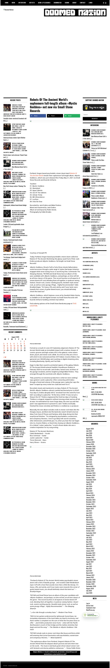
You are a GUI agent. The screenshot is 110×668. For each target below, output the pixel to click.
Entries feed (89, 605)
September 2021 (91, 560)
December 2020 (90, 579)
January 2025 (90, 471)
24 (4, 350)
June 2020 (89, 593)
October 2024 (90, 477)
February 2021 (90, 575)
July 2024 (89, 484)
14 (17, 346)
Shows (67, 3)
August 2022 (90, 535)
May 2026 (89, 435)
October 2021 (90, 557)
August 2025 (90, 455)
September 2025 (91, 453)
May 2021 (89, 568)
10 (4, 346)
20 (14, 348)
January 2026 (90, 444)
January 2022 (90, 551)
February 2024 (90, 495)
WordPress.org (90, 610)
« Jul (4, 357)
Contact (83, 3)
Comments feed (90, 608)
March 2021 (89, 573)
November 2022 (90, 528)
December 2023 (90, 500)
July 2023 (89, 511)
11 (7, 346)
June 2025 (89, 460)
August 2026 (90, 429)
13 (14, 346)
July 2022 (89, 537)
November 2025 (90, 448)
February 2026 (90, 442)
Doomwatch (58, 3)
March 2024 (89, 493)
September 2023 (91, 506)
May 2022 (89, 542)
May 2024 (89, 488)
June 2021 (89, 566)
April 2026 (89, 437)
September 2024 (91, 480)
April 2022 (89, 544)
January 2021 (90, 577)
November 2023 (90, 502)
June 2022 (89, 539)
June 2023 (89, 513)
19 (11, 348)
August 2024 (90, 482)
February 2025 (90, 469)
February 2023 (90, 522)
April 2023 (89, 517)
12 (11, 346)
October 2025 (90, 451)
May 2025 (89, 462)
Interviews (22, 3)
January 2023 (90, 524)
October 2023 (90, 504)
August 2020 (90, 588)
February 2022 (90, 548)
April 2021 (89, 571)
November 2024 (90, 475)
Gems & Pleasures (44, 3)
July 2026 (89, 431)
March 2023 (89, 520)
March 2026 (89, 440)
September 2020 (91, 586)
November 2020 (90, 582)
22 (21, 348)
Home (6, 3)
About (74, 3)
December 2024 (90, 473)
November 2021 (90, 555)
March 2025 (89, 466)
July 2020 (89, 591)
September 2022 (91, 533)
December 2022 (90, 526)
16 (24, 346)
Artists (32, 3)
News (13, 3)
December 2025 (90, 446)
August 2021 (90, 562)
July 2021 (89, 564)
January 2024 (90, 497)
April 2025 (89, 464)
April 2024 (89, 491)
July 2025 (89, 457)
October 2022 (90, 531)
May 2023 (89, 515)
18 (7, 348)
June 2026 (89, 433)
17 (4, 348)
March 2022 (89, 546)
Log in (88, 603)
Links (90, 3)
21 (17, 348)
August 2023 (90, 508)
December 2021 (90, 553)
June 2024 (89, 486)
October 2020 (90, 584)
